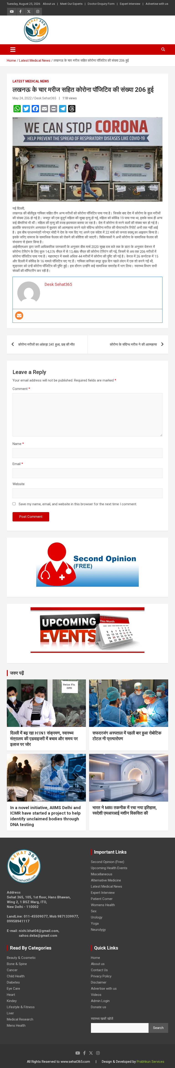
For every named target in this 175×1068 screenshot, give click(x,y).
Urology (96, 917)
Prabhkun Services (150, 1062)
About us (49, 3)
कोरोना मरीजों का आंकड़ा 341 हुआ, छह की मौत (46, 344)
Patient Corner (102, 899)
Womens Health (103, 905)
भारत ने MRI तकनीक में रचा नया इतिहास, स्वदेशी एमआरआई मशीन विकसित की (125, 810)
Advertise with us (157, 3)
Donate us (98, 1007)
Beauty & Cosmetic (21, 958)
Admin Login (100, 1001)
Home (95, 958)
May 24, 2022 (22, 98)
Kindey (12, 1001)
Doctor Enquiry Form (101, 3)
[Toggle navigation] (13, 49)
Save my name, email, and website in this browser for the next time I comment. (78, 504)
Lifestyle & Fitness (21, 1007)
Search (158, 1028)
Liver (10, 1013)
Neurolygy (98, 930)
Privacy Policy (101, 976)
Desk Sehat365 (45, 98)
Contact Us (99, 970)
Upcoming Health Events (109, 868)
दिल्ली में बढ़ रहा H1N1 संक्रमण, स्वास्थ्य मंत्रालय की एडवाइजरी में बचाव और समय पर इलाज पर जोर (44, 738)
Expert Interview (130, 3)
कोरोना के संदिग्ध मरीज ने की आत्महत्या (133, 344)
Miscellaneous (101, 874)
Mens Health (16, 1025)
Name (18, 444)
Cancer (12, 970)
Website (19, 484)
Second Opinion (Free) (107, 862)
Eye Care (13, 988)
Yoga (95, 923)
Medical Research (20, 1019)
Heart (11, 995)
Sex (93, 911)
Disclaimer (98, 982)
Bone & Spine (17, 964)
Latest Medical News (31, 81)
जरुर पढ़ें (17, 673)
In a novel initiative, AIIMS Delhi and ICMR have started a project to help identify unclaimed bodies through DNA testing (45, 816)
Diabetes (13, 982)
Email (18, 464)
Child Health (16, 976)
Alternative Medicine (106, 880)
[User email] (19, 315)
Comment (21, 389)
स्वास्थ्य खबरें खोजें (102, 1019)
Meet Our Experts (71, 3)
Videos (96, 995)
